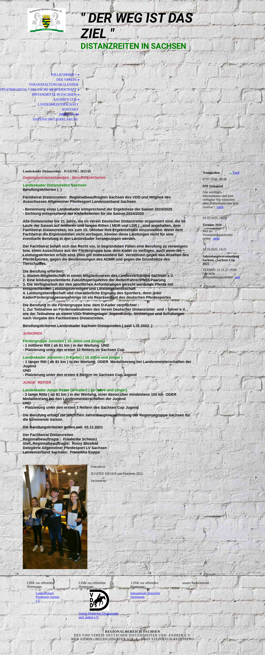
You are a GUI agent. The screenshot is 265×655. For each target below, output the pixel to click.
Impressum (68, 114)
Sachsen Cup (64, 99)
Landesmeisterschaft (58, 104)
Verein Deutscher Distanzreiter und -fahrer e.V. (99, 615)
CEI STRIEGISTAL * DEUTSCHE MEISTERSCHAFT (38, 89)
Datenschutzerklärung (55, 119)
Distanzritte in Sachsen (54, 94)
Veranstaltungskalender (53, 84)
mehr (220, 207)
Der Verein (66, 79)
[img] (47, 20)
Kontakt (70, 109)
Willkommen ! (63, 74)
